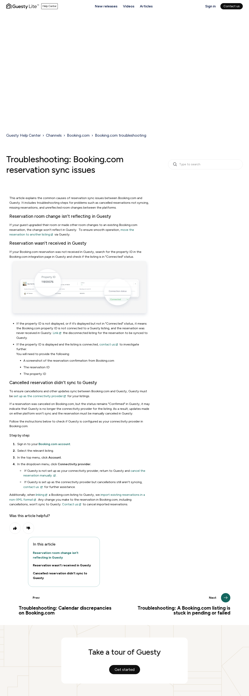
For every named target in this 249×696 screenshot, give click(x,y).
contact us (107, 344)
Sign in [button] (210, 6)
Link (55, 333)
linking (40, 495)
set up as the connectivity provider (38, 396)
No (28, 528)
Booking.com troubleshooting (120, 135)
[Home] (22, 6)
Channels (54, 135)
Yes (15, 528)
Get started (125, 669)
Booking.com (78, 135)
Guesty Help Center (23, 135)
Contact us (232, 6)
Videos (128, 6)
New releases (106, 6)
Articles (146, 6)
